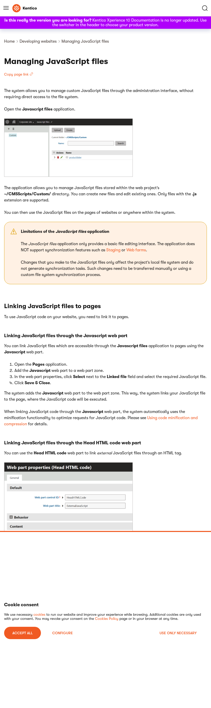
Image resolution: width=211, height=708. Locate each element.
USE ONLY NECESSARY (178, 633)
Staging (113, 250)
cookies (39, 614)
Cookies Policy (106, 619)
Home (9, 41)
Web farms (136, 250)
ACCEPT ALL (22, 633)
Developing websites (38, 41)
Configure (62, 633)
